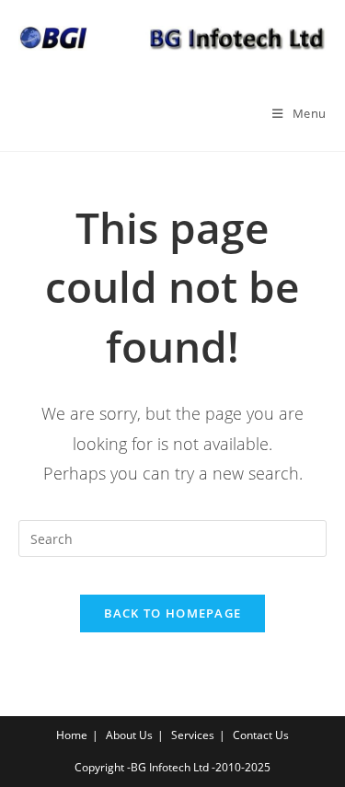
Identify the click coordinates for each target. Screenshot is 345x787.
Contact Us (261, 735)
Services (192, 735)
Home (71, 735)
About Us (129, 735)
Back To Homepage (173, 613)
